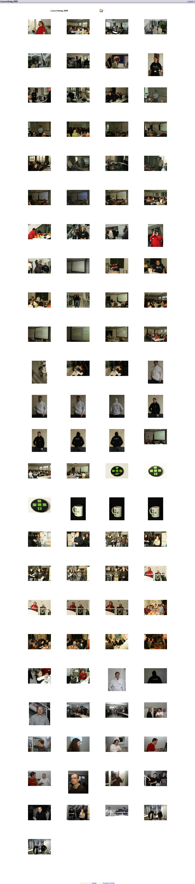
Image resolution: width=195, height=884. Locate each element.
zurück (190, 1)
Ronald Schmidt (108, 883)
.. (104, 10)
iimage (94, 883)
